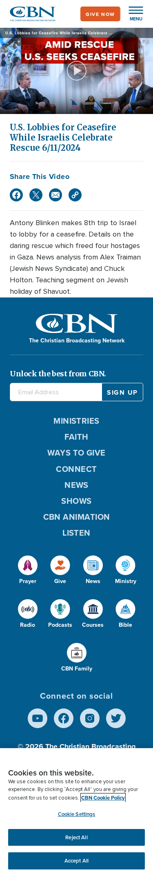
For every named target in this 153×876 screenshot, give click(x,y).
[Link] (75, 194)
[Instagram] (90, 718)
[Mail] (55, 194)
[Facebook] (16, 194)
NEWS (76, 485)
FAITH (76, 436)
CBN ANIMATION (76, 517)
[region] (76, 812)
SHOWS (76, 501)
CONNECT (76, 469)
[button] (131, 14)
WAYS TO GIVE (76, 452)
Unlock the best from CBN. (58, 373)
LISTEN (76, 533)
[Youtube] (37, 718)
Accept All (76, 861)
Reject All (76, 837)
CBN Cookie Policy (103, 798)
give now (100, 14)
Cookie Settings (76, 814)
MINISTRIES (76, 421)
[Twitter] (35, 194)
